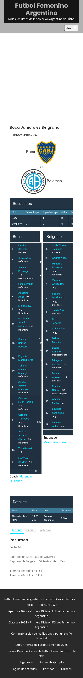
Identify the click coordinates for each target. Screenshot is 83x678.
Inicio (29, 605)
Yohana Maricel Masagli (22, 369)
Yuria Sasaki (25, 448)
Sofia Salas (58, 328)
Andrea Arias (59, 257)
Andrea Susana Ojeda (22, 435)
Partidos (48, 669)
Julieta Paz (58, 310)
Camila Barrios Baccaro (23, 343)
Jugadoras (26, 662)
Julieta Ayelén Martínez (23, 385)
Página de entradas (24, 669)
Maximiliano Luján (55, 442)
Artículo (17, 530)
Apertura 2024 (48, 605)
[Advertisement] (41, 76)
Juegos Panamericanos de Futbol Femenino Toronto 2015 (41, 653)
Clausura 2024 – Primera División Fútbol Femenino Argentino (41, 624)
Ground (31, 530)
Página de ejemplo (51, 662)
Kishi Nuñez (24, 305)
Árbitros (45, 530)
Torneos (66, 669)
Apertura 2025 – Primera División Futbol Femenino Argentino (41, 613)
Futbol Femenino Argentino (41, 9)
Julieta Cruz (24, 258)
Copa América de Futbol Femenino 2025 (41, 645)
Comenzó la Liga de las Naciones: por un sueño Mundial (41, 636)
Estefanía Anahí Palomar (23, 322)
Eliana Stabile (25, 284)
